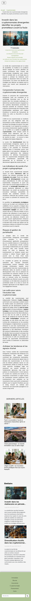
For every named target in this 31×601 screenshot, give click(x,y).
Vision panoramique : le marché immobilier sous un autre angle (14, 445)
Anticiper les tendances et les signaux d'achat (15, 61)
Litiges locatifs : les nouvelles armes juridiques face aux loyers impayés (14, 467)
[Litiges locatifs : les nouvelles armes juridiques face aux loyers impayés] (15, 456)
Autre (14, 591)
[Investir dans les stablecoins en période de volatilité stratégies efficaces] (15, 493)
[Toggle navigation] (4, 2)
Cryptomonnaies (10, 10)
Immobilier (15, 578)
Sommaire (15, 48)
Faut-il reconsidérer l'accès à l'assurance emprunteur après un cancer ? (14, 422)
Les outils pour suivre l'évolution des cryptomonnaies (15, 59)
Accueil (3, 10)
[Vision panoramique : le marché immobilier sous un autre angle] (15, 434)
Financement (15, 588)
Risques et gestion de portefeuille (15, 57)
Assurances (14, 583)
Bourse (15, 580)
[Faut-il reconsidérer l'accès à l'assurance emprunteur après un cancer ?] (15, 410)
